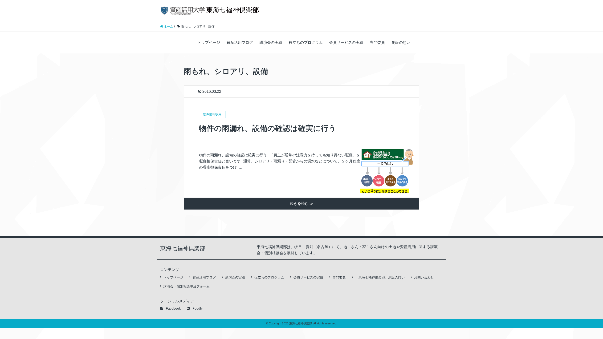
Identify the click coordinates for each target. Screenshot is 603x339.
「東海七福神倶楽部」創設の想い (380, 277)
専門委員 (377, 42)
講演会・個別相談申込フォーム (186, 286)
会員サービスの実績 (346, 42)
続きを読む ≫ (301, 204)
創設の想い (400, 42)
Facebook (173, 308)
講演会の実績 (271, 42)
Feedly (197, 308)
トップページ (208, 42)
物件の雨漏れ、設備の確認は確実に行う (267, 128)
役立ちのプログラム (306, 42)
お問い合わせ (424, 277)
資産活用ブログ (240, 42)
